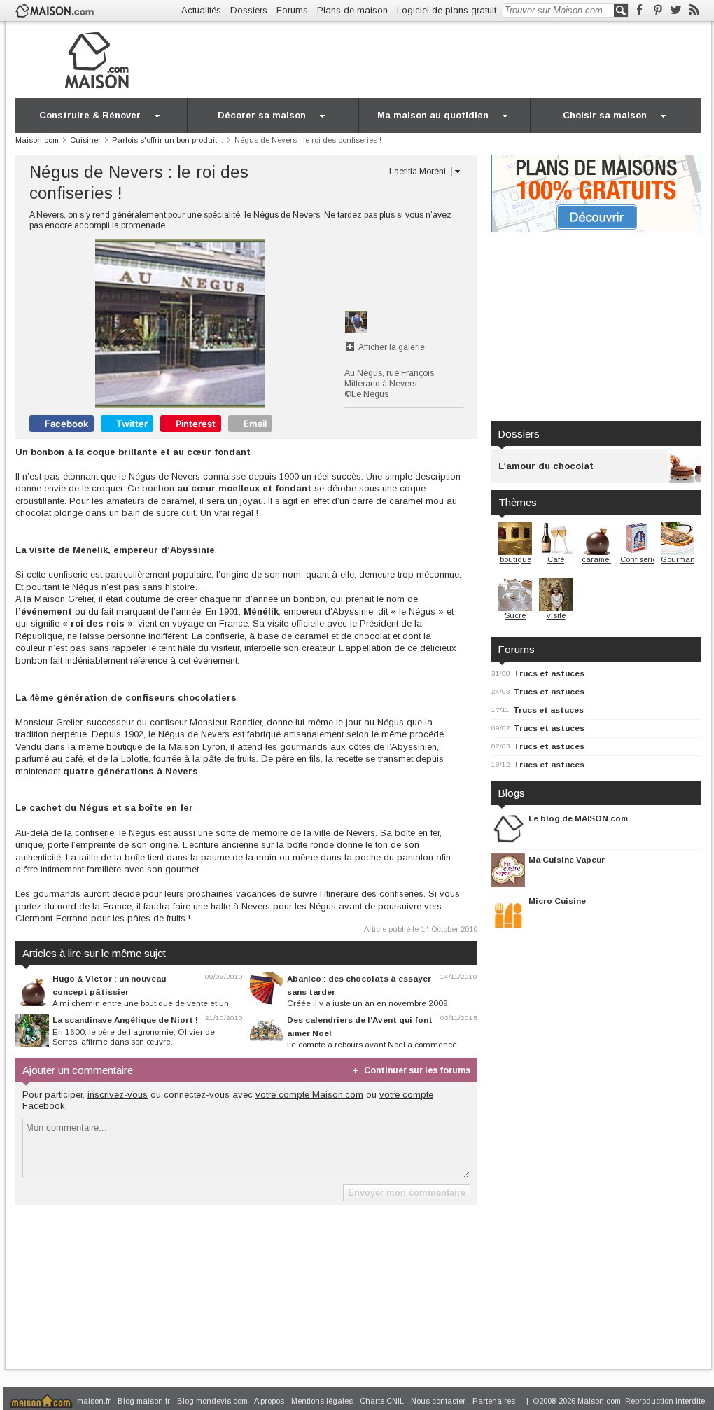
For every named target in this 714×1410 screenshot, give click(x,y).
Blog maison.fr (144, 1401)
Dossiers (248, 10)
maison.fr (94, 1401)
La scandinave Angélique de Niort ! (125, 1019)
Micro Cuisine (557, 900)
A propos (269, 1401)
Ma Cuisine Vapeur (566, 859)
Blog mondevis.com (212, 1401)
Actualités (201, 10)
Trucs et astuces (549, 673)
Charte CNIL (382, 1401)
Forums (292, 10)
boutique (515, 559)
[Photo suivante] (255, 323)
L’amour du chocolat (546, 466)
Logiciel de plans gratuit (446, 10)
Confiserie (638, 559)
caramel (596, 559)
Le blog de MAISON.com (578, 818)
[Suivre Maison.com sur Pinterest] (657, 10)
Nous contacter (438, 1401)
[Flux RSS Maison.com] (694, 10)
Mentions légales (322, 1401)
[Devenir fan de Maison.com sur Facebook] (639, 10)
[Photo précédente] (104, 323)
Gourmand (680, 559)
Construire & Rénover (90, 115)
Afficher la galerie (391, 347)
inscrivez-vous (118, 1094)
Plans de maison (352, 10)
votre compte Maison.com (309, 1094)
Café (555, 559)
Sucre (515, 615)
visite (556, 615)
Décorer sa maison (262, 115)
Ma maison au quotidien (433, 115)
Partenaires (493, 1401)
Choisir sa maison (605, 115)
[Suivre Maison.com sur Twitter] (675, 10)
